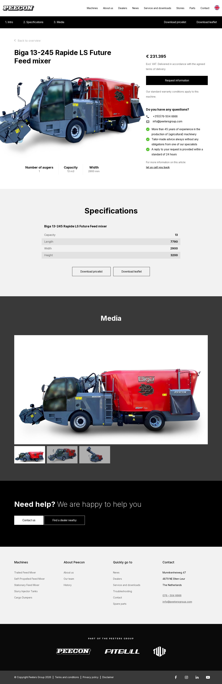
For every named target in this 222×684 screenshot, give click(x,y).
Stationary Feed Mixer (26, 585)
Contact (204, 8)
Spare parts (119, 603)
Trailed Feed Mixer (25, 572)
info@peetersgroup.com (167, 121)
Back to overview (29, 40)
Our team (69, 578)
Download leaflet (207, 22)
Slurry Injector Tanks (26, 591)
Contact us (28, 520)
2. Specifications (33, 22)
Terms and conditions (67, 677)
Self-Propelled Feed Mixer (29, 578)
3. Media (59, 22)
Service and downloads (157, 8)
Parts (192, 8)
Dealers (122, 8)
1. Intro (9, 22)
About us (108, 8)
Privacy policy (91, 677)
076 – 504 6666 (172, 595)
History (68, 585)
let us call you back (158, 167)
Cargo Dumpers (23, 597)
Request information (177, 80)
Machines (92, 8)
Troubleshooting (122, 591)
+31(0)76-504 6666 (165, 116)
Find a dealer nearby (64, 520)
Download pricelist (175, 22)
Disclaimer (108, 677)
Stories (180, 8)
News (135, 8)
